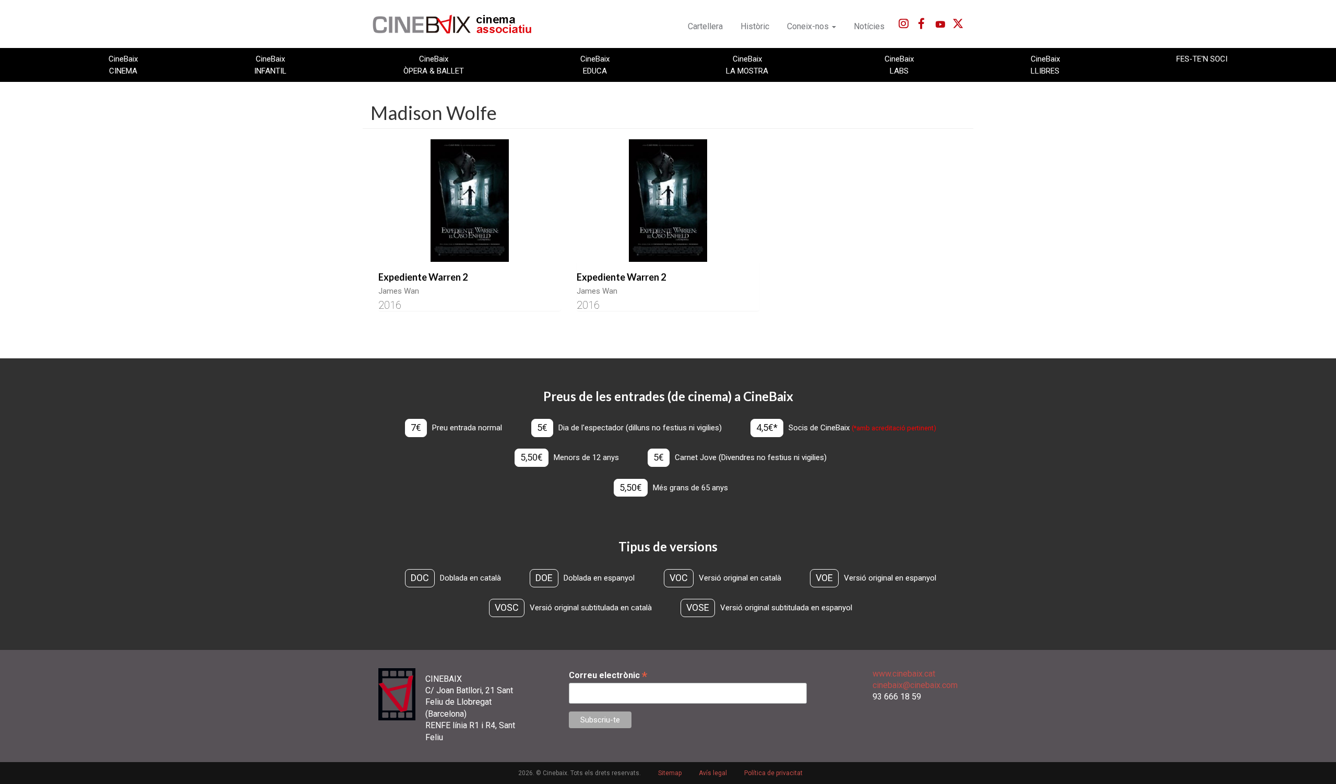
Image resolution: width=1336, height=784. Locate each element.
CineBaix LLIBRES (1045, 64)
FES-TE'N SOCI (1201, 59)
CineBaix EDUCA (595, 64)
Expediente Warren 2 (423, 277)
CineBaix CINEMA (123, 64)
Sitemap (670, 773)
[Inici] (458, 24)
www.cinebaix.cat (904, 674)
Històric (755, 26)
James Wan (398, 291)
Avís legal (713, 773)
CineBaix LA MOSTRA (747, 64)
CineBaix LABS (899, 64)
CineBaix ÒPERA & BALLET (433, 64)
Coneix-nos (809, 26)
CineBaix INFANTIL (270, 64)
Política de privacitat (773, 773)
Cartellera (705, 26)
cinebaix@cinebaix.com (915, 685)
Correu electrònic (608, 675)
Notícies (869, 26)
